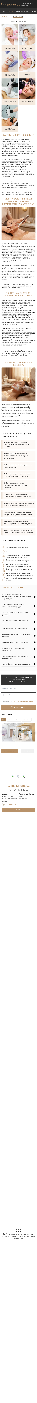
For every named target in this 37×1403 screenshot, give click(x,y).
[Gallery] (18, 732)
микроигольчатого (15, 314)
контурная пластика (8, 267)
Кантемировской (16, 287)
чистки (17, 270)
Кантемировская (14, 719)
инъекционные (22, 265)
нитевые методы (20, 332)
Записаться (18, 810)
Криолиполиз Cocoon (27, 260)
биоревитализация (20, 267)
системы (27, 164)
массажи (23, 270)
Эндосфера (17, 260)
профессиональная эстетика (11, 168)
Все (3, 719)
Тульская (26, 719)
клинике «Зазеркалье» (23, 407)
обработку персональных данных (23, 701)
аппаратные (13, 265)
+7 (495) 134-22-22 (27, 3)
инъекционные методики (17, 166)
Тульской (4, 287)
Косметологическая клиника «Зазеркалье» (14, 243)
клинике (23, 146)
